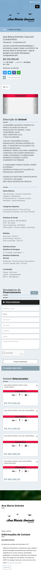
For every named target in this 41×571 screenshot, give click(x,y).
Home (5, 29)
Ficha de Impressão (13, 77)
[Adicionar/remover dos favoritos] (37, 385)
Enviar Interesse (20, 361)
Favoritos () (35, 2)
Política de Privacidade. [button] (14, 562)
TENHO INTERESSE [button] (12, 302)
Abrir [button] (34, 293)
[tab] (20, 302)
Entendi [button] (6, 567)
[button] (6, 104)
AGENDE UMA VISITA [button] (13, 368)
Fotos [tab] (6, 87)
